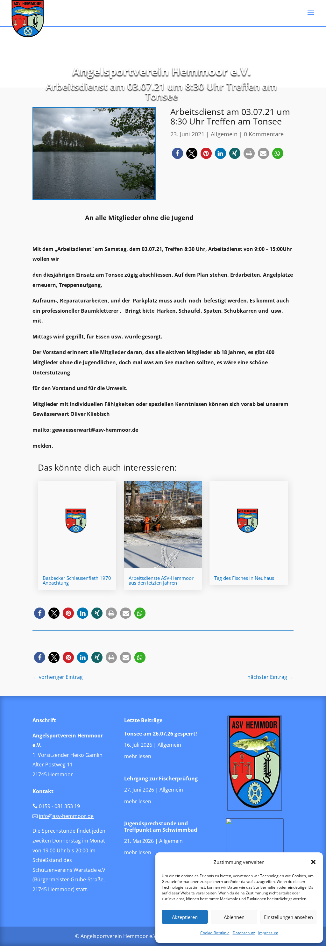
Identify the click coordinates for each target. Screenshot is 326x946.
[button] (313, 862)
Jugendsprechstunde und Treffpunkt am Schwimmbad (160, 826)
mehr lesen (137, 756)
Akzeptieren (185, 917)
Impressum (268, 932)
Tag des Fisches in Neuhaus (244, 578)
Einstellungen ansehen (288, 917)
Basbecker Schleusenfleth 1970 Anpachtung (77, 580)
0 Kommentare (264, 134)
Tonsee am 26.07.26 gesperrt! (160, 733)
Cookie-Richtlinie (215, 932)
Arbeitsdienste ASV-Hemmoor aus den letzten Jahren (161, 580)
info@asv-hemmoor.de (66, 816)
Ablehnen (234, 917)
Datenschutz (244, 932)
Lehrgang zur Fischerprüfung (161, 778)
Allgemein (224, 134)
